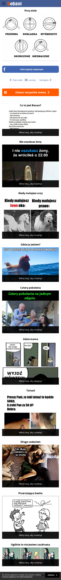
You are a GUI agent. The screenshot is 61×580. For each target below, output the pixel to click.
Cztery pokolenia (30, 287)
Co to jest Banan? (30, 105)
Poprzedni (17, 80)
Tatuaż (30, 390)
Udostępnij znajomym (31, 69)
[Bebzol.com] (14, 3)
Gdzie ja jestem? (30, 244)
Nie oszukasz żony (30, 141)
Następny (44, 80)
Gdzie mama (30, 339)
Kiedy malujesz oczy (30, 193)
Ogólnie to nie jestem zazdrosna (30, 544)
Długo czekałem (31, 441)
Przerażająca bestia (30, 493)
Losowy (32, 80)
